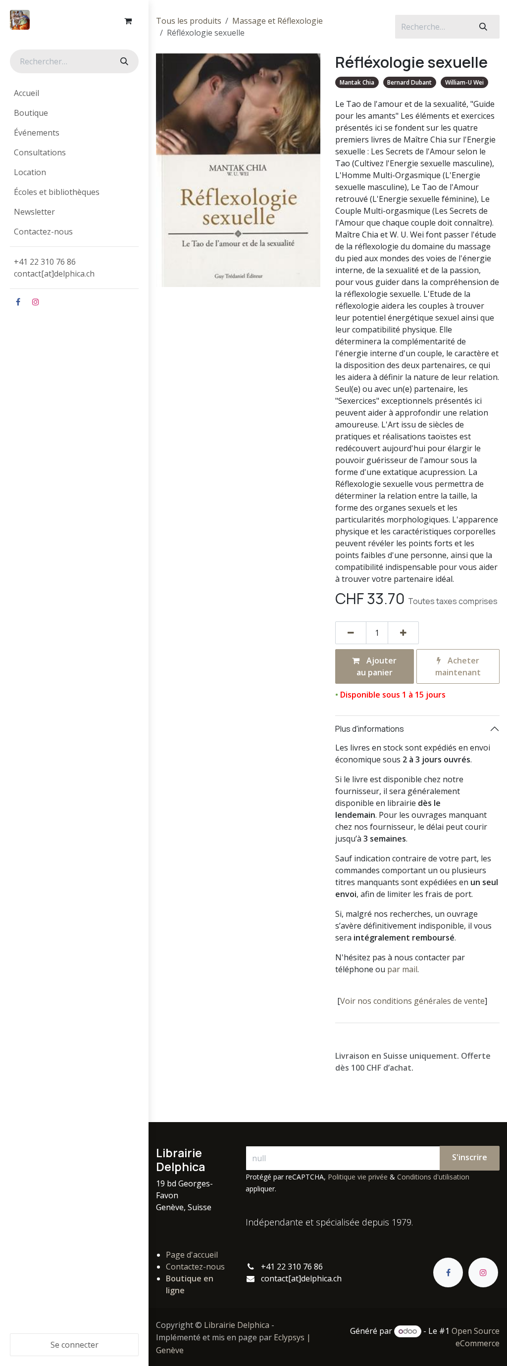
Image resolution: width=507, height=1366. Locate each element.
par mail (402, 969)
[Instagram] (36, 302)
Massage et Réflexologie (277, 20)
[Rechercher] (123, 61)
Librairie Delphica (236, 1324)
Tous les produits (188, 20)
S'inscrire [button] (469, 1157)
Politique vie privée (358, 1176)
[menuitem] (74, 93)
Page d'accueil (192, 1254)
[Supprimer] (350, 632)
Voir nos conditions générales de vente (412, 1000)
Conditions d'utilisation (433, 1176)
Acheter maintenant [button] (458, 666)
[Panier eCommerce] (128, 21)
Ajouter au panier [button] (376, 666)
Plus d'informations (369, 728)
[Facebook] (18, 302)
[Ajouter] (403, 632)
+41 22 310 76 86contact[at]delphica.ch (55, 267)
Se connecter (75, 1344)
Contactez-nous (195, 1266)
